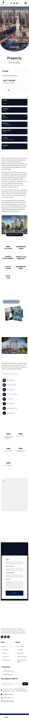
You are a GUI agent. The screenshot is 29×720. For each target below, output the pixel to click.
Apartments (6, 117)
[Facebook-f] (2, 637)
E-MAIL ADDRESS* (10, 566)
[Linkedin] (14, 3)
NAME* (7, 559)
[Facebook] (17, 3)
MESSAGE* (8, 579)
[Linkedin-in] (5, 637)
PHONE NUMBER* (10, 572)
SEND (25, 683)
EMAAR (6, 717)
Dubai (5, 75)
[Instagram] (11, 3)
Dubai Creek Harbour (12, 75)
